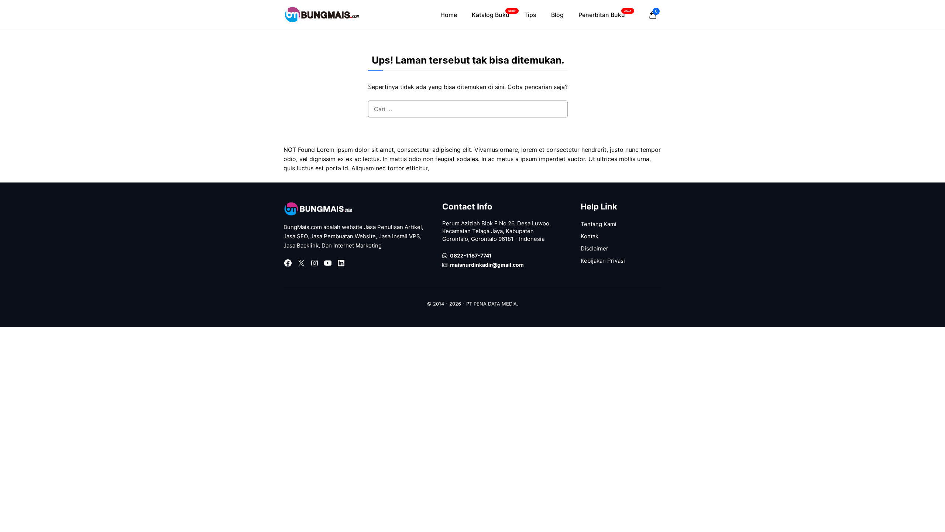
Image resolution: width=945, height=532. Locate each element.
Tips (530, 14)
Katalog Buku (494, 13)
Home (448, 14)
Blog (557, 14)
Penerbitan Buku (604, 13)
